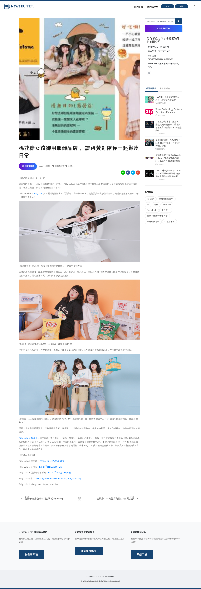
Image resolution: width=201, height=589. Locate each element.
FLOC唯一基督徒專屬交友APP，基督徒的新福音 (167, 98)
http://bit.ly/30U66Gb (52, 460)
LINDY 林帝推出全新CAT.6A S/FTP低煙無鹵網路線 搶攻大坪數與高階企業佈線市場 (169, 173)
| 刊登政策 (85, 581)
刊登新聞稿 (31, 554)
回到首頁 (138, 6)
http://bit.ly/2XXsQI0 (51, 466)
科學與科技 (60, 166)
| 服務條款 (94, 581)
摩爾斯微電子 (153, 221)
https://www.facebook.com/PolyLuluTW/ (58, 478)
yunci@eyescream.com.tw (160, 58)
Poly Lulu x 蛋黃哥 (28, 437)
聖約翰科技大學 (166, 198)
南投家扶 (166, 210)
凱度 (156, 204)
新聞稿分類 (152, 6)
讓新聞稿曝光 (89, 551)
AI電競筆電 (169, 221)
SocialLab (152, 210)
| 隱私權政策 (104, 581)
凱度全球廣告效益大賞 (157, 216)
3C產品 (71, 166)
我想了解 (142, 554)
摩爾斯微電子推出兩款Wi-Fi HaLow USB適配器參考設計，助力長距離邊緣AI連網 (168, 158)
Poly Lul (38, 193)
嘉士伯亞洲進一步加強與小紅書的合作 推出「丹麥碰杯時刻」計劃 (168, 142)
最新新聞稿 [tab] (164, 88)
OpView (167, 204)
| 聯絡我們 (114, 581)
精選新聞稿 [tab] (151, 88)
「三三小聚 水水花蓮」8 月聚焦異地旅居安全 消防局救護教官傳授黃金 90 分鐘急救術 (168, 126)
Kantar (150, 198)
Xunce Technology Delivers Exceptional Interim (169, 110)
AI (148, 204)
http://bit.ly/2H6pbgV (60, 472)
